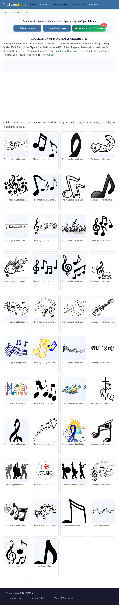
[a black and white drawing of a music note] (102, 431)
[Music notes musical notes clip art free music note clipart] (102, 511)
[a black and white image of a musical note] (102, 144)
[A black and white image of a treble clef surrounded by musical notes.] (74, 226)
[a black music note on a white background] (102, 189)
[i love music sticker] (45, 470)
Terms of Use (78, 4)
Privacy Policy (60, 4)
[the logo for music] (102, 348)
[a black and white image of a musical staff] (16, 307)
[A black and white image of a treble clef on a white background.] (102, 470)
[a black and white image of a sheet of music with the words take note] (16, 226)
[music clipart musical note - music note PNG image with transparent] (16, 552)
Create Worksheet (57, 28)
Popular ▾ (93, 4)
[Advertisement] (59, 96)
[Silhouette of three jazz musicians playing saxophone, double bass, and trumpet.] (16, 470)
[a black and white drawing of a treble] (16, 144)
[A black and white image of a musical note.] (45, 146)
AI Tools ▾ (45, 4)
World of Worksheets (64, 598)
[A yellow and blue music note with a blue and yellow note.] (45, 348)
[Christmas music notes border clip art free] (45, 556)
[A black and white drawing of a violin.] (102, 307)
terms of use (47, 54)
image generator (68, 51)
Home (33, 4)
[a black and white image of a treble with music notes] (45, 307)
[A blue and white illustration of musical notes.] (16, 348)
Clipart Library (12, 593)
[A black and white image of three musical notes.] (45, 389)
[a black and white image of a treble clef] (45, 226)
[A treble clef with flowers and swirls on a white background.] (74, 436)
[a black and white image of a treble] (16, 437)
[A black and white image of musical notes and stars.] (16, 185)
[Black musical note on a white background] (74, 516)
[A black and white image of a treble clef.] (102, 226)
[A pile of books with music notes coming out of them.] (74, 389)
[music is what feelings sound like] (102, 268)
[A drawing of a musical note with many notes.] (45, 511)
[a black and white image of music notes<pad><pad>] (45, 429)
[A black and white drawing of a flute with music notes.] (74, 307)
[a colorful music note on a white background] (16, 389)
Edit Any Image (27, 28)
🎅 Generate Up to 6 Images (90, 27)
